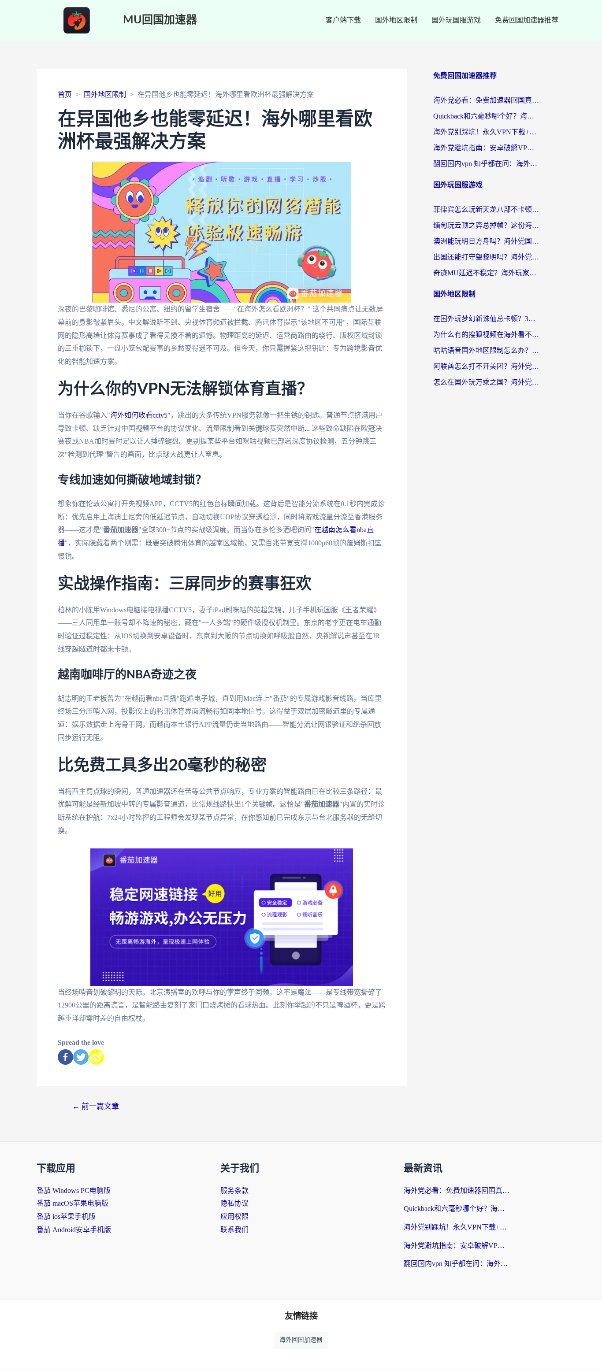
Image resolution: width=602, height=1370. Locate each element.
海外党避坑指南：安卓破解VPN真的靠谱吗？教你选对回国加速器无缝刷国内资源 (486, 148)
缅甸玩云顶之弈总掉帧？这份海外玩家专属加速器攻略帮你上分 (486, 225)
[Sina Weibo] (96, 1057)
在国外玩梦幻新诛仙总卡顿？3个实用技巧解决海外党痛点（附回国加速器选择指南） (486, 318)
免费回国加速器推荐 (526, 20)
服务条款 (234, 1190)
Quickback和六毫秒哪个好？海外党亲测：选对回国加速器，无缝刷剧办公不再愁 (486, 116)
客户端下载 (343, 20)
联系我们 (234, 1229)
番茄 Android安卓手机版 (74, 1229)
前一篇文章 (95, 1106)
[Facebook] (65, 1057)
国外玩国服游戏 (456, 20)
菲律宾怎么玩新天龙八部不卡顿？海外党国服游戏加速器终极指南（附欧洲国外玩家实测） (486, 209)
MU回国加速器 (160, 20)
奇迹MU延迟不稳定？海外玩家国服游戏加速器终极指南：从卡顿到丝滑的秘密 (486, 273)
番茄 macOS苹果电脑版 (72, 1203)
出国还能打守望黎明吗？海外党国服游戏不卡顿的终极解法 (486, 257)
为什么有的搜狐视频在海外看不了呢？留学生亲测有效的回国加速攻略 (486, 334)
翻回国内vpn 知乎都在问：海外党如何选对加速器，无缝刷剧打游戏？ (486, 163)
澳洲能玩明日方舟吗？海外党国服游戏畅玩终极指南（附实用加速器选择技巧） (486, 241)
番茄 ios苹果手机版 (66, 1216)
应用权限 (234, 1216)
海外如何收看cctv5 (138, 415)
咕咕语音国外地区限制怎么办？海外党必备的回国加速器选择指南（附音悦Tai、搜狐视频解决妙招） (486, 350)
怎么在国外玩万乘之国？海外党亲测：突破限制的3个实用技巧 (486, 382)
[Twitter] (81, 1057)
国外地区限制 (396, 20)
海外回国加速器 (301, 1340)
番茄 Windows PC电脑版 (74, 1190)
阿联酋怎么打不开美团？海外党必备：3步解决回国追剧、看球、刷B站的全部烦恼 (486, 366)
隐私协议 (234, 1203)
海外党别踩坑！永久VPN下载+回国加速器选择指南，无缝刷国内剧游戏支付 (486, 132)
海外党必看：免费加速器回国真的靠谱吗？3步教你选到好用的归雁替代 (486, 100)
